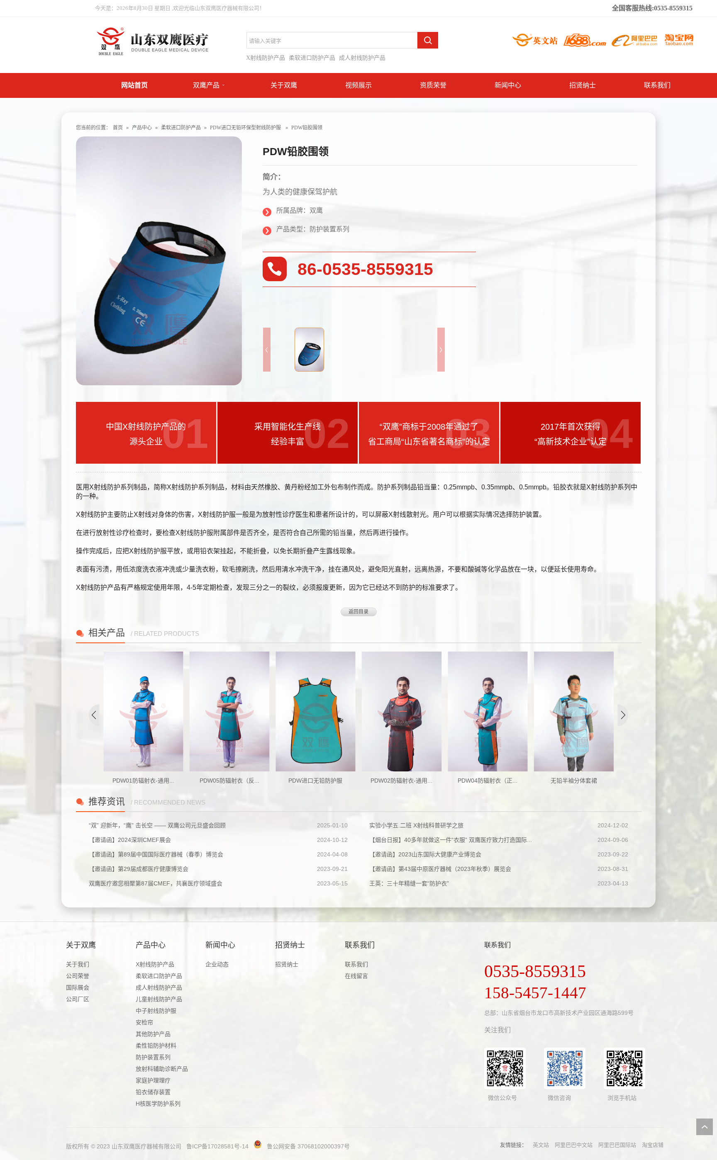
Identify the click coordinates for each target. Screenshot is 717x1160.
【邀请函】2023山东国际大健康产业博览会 (425, 854)
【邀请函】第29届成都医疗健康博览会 (138, 869)
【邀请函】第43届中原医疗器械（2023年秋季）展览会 (440, 869)
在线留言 (356, 976)
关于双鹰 (284, 85)
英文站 (541, 1145)
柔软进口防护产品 (312, 58)
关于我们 (77, 964)
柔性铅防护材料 (156, 1045)
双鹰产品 (206, 85)
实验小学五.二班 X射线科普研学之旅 (416, 825)
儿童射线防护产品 (159, 999)
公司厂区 (77, 999)
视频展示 (358, 85)
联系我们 (657, 85)
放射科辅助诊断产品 (162, 1068)
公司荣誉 (77, 976)
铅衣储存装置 (153, 1092)
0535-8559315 (535, 971)
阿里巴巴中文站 (574, 1145)
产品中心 (142, 128)
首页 (118, 128)
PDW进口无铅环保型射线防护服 (245, 128)
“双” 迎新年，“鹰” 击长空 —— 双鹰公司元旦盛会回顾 (157, 825)
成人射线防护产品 (362, 58)
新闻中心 (508, 85)
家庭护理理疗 (153, 1080)
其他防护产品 (153, 1034)
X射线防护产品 (265, 58)
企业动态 (217, 964)
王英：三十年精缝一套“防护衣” (409, 883)
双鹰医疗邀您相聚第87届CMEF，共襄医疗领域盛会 (155, 883)
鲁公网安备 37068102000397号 (308, 1146)
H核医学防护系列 (158, 1103)
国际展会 (77, 987)
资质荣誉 (433, 85)
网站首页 (134, 85)
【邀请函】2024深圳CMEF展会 (130, 840)
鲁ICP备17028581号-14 (217, 1146)
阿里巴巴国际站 (617, 1145)
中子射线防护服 (156, 1010)
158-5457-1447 (535, 993)
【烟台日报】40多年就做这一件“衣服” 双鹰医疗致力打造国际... (450, 840)
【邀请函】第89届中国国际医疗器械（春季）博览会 (156, 854)
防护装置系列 (153, 1057)
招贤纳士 (582, 85)
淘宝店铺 (652, 1145)
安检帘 (144, 1022)
